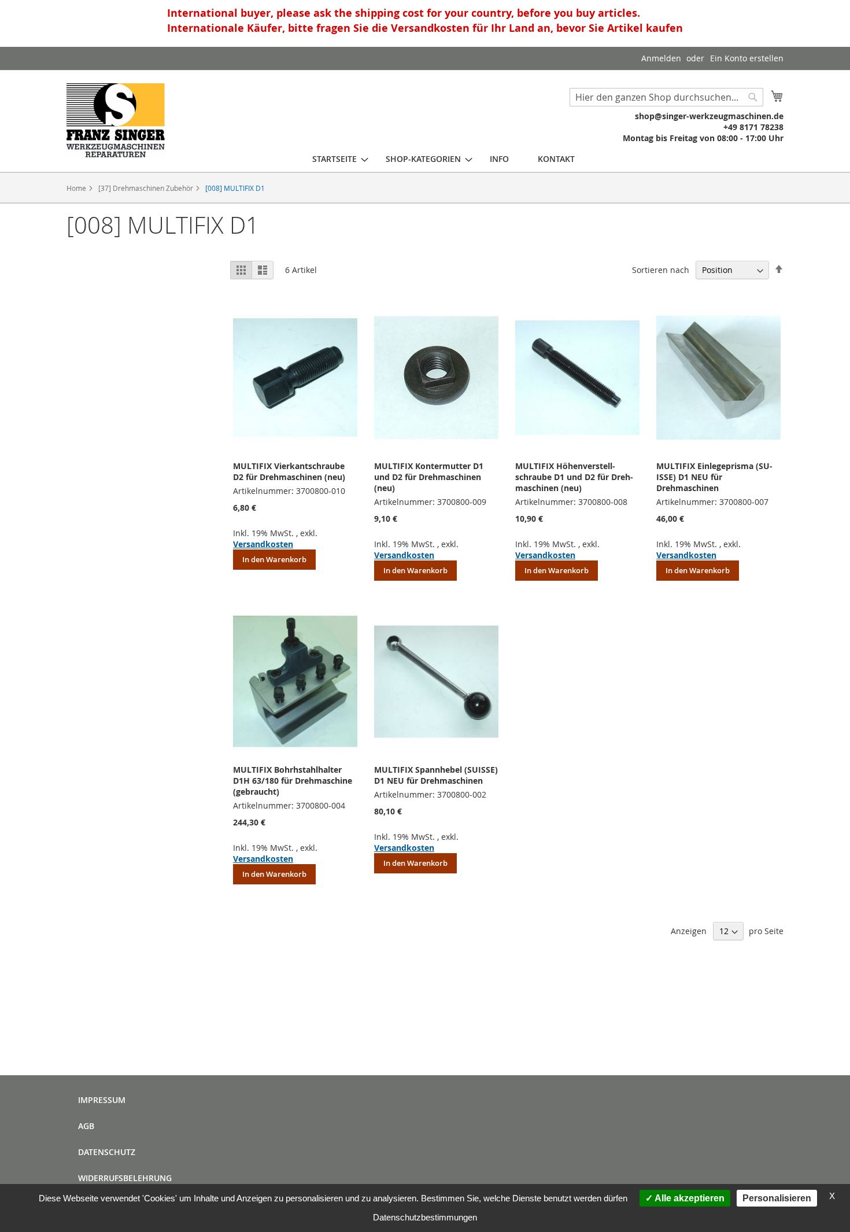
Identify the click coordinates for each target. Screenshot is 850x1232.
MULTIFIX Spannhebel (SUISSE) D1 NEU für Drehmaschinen (436, 775)
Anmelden (661, 58)
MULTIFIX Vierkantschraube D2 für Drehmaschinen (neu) (289, 471)
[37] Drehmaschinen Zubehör (146, 188)
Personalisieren (776, 1198)
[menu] (443, 159)
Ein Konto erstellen (747, 58)
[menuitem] (334, 159)
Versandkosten (263, 543)
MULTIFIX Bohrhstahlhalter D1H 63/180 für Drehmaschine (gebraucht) (292, 780)
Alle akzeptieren (689, 1198)
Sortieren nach (660, 269)
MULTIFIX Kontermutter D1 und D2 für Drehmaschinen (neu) (428, 476)
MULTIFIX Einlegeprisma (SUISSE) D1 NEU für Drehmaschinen (714, 476)
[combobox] (666, 97)
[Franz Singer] (115, 120)
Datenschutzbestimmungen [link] (425, 1217)
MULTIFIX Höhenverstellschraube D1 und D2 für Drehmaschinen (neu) (574, 476)
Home (77, 188)
